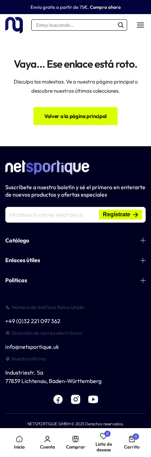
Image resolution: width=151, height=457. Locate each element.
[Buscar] (120, 25)
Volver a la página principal (75, 116)
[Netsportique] (14, 25)
